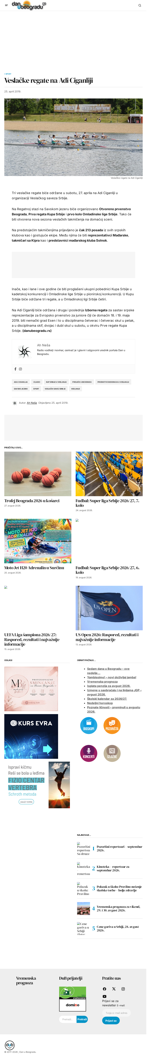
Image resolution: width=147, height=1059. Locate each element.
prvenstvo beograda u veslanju (113, 382)
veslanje (75, 389)
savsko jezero (21, 389)
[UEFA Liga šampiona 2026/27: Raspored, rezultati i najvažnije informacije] (37, 608)
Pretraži (82, 1019)
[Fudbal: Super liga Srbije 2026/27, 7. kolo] (109, 474)
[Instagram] (20, 369)
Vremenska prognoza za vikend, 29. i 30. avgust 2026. (118, 908)
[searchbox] (68, 1019)
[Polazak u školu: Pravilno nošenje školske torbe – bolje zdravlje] (83, 888)
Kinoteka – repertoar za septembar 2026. (113, 868)
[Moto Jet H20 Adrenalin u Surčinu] (37, 541)
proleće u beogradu (82, 382)
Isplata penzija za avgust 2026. (109, 686)
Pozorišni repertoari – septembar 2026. (119, 848)
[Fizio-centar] (37, 784)
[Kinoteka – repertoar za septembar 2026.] (83, 868)
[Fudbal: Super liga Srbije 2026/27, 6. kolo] (109, 541)
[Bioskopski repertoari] (88, 725)
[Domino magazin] (72, 1005)
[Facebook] (15, 369)
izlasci (36, 382)
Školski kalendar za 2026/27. (107, 699)
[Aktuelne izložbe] (112, 753)
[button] (6, 5)
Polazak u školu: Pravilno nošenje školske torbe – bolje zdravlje (119, 888)
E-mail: (121, 1005)
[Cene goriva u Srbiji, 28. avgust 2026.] (83, 928)
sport (36, 389)
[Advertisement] (73, 38)
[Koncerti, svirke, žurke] (88, 753)
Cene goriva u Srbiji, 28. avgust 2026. (118, 928)
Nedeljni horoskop (100, 703)
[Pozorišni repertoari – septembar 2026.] (83, 848)
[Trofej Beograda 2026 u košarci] (37, 474)
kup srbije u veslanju (56, 382)
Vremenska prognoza (102, 681)
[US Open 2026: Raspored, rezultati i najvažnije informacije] (109, 608)
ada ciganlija (21, 382)
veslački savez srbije (55, 389)
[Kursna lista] (31, 688)
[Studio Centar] (72, 992)
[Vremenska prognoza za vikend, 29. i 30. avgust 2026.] (83, 908)
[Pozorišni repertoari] (112, 725)
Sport (8, 74)
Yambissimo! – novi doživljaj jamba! (111, 677)
